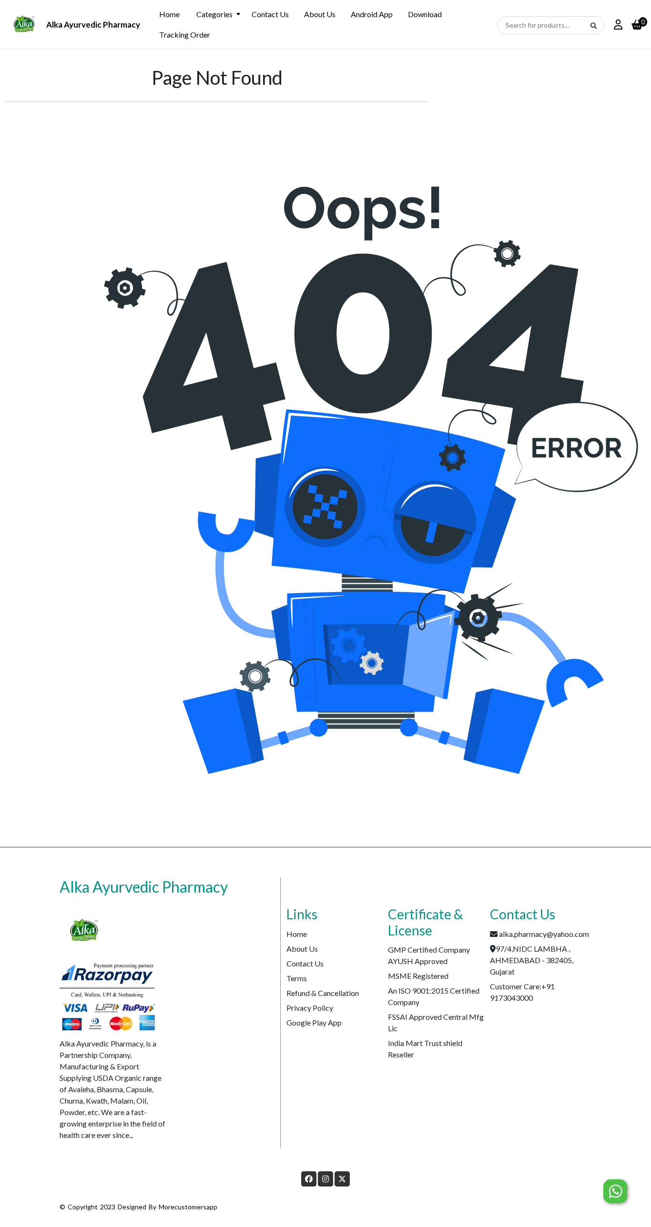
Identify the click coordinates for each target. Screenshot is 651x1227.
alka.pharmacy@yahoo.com (544, 933)
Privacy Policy (309, 1007)
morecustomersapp (188, 1207)
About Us (320, 14)
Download (425, 14)
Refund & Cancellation (322, 992)
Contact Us (270, 14)
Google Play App (314, 1022)
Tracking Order (184, 34)
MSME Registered (418, 975)
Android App (372, 14)
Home (169, 14)
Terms (296, 978)
